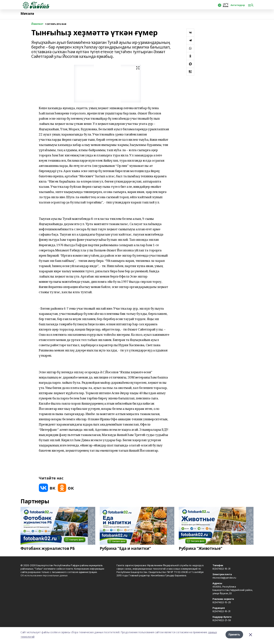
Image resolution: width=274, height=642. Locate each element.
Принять (234, 634)
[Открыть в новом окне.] (47, 488)
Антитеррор (238, 5)
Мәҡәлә (27, 13)
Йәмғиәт (37, 24)
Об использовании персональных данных (44, 575)
